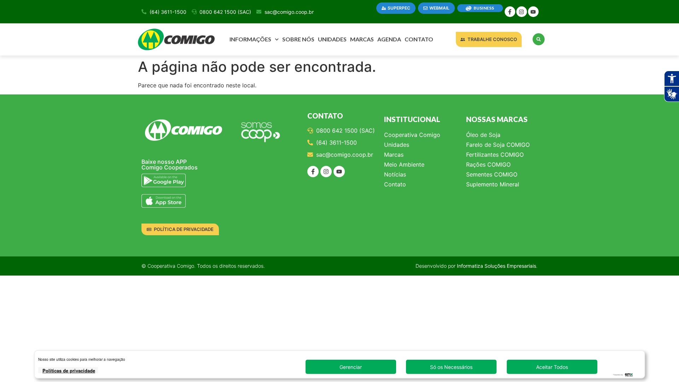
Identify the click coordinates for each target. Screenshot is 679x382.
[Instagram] (521, 11)
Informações (250, 39)
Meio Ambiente (404, 164)
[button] (539, 39)
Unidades (332, 39)
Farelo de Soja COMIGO (498, 144)
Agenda (389, 39)
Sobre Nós (298, 39)
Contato (419, 39)
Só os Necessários (451, 367)
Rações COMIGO (488, 164)
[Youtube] (533, 11)
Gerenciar (351, 367)
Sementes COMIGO (491, 174)
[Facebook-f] (510, 11)
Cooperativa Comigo (412, 134)
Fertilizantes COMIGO (495, 154)
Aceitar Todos (552, 367)
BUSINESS (484, 8)
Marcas (362, 39)
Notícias (395, 174)
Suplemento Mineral (492, 184)
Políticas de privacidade (68, 370)
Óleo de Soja (483, 134)
